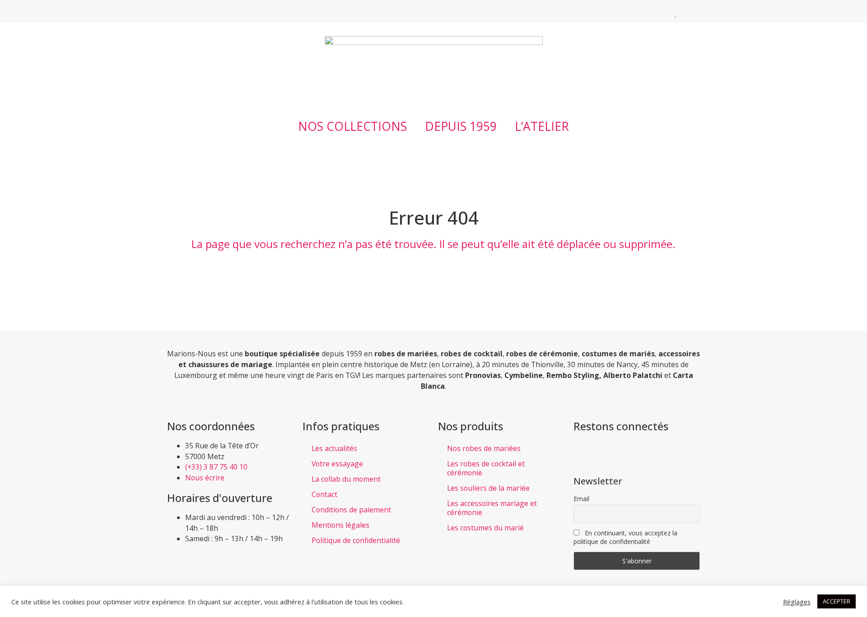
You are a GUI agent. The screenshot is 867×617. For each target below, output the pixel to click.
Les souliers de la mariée (488, 488)
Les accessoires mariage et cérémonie (492, 507)
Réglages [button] (797, 602)
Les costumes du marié (485, 528)
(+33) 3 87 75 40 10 (216, 467)
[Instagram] (196, 11)
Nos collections (352, 126)
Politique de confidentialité (356, 540)
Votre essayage (337, 464)
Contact (324, 494)
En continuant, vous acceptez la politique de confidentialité (625, 537)
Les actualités (334, 448)
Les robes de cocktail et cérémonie (486, 468)
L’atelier (542, 126)
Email (581, 498)
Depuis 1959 (461, 126)
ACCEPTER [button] (836, 601)
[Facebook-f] (174, 11)
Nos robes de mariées (484, 448)
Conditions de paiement (351, 510)
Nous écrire (204, 478)
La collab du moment (346, 479)
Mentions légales (340, 525)
